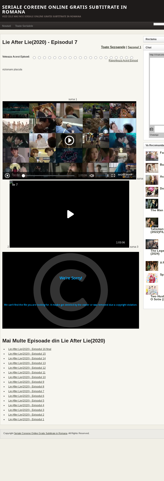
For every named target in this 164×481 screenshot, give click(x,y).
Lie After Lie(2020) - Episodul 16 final (29, 349)
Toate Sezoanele (113, 47)
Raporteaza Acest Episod (123, 60)
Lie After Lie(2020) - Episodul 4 (26, 405)
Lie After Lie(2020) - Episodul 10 (27, 377)
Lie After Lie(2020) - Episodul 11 (26, 372)
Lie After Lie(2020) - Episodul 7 (26, 391)
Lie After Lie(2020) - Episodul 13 (27, 363)
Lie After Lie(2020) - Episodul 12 (27, 367)
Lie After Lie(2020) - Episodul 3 (26, 410)
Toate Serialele (24, 26)
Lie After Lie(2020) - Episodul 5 (26, 400)
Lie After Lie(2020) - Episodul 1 (26, 419)
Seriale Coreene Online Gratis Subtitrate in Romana (64, 9)
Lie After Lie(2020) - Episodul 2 (26, 414)
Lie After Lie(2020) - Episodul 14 (27, 358)
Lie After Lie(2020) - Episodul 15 (27, 353)
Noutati (6, 26)
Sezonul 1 (134, 47)
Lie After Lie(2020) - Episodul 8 (26, 386)
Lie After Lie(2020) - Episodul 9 (26, 381)
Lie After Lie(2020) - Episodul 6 (26, 395)
